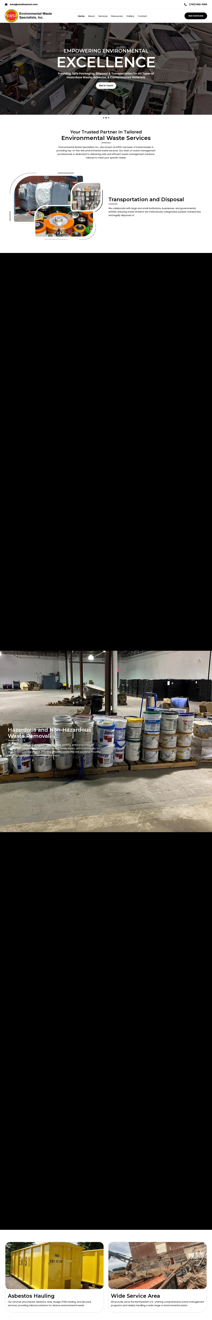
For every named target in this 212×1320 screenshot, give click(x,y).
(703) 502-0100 (198, 4)
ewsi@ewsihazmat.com (24, 4)
